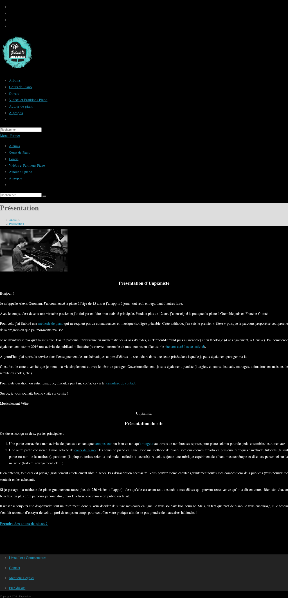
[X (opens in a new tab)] (11, 7)
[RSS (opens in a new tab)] (11, 20)
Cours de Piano (19, 152)
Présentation (16, 224)
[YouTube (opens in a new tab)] (11, 13)
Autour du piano (20, 171)
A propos (15, 178)
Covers (13, 159)
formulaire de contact (120, 383)
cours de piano (85, 450)
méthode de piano (51, 323)
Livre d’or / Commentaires (27, 557)
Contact (14, 567)
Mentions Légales (21, 577)
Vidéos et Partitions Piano (27, 165)
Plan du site (17, 587)
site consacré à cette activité (184, 346)
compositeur (103, 443)
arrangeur (146, 443)
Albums (14, 145)
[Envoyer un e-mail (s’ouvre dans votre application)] (11, 26)
